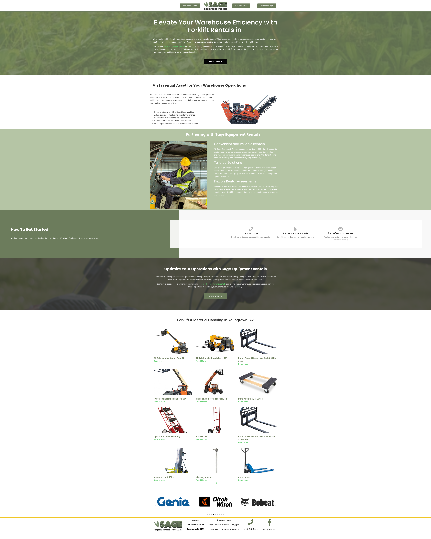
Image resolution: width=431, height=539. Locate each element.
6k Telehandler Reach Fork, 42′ (211, 398)
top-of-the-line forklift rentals (212, 284)
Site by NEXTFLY (269, 529)
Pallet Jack (244, 477)
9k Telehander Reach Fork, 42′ (211, 358)
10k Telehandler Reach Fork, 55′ (170, 398)
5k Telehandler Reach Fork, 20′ (169, 358)
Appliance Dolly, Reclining (167, 436)
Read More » (159, 361)
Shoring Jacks (203, 477)
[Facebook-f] (269, 522)
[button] (155, 504)
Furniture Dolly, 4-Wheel (250, 398)
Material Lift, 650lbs (164, 477)
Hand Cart (201, 436)
